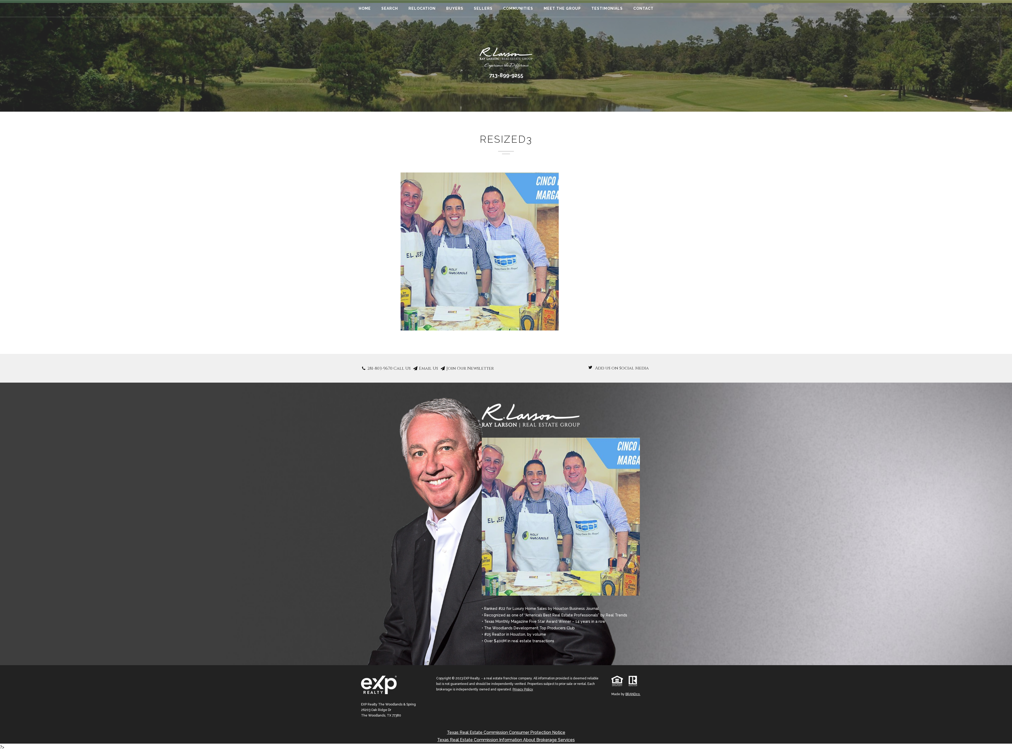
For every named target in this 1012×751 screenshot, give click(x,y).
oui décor (14, 747)
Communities (518, 8)
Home (365, 8)
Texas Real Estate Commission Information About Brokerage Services (506, 739)
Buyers (454, 8)
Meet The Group (562, 8)
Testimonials (607, 8)
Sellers (483, 8)
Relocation (422, 8)
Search (389, 8)
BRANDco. (632, 694)
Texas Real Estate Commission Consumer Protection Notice (506, 732)
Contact (643, 8)
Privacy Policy (523, 689)
